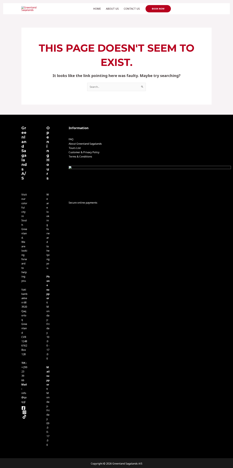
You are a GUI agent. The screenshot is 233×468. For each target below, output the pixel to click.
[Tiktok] (24, 417)
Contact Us (132, 8)
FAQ (71, 139)
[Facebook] (23, 408)
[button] (158, 8)
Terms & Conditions (80, 156)
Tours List (75, 148)
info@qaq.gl (23, 397)
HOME (97, 8)
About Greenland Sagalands (85, 143)
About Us (112, 8)
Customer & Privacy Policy (84, 152)
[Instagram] (24, 412)
